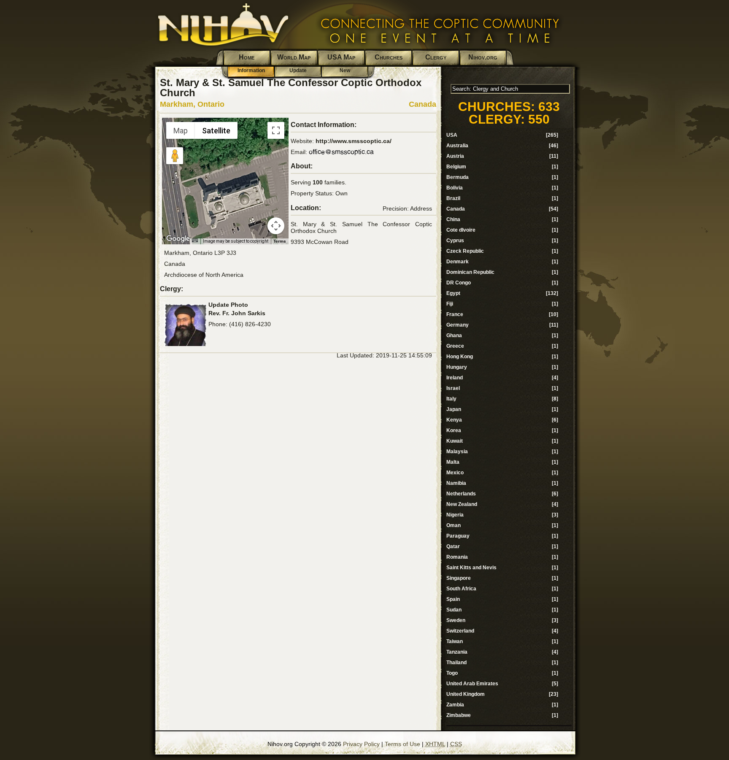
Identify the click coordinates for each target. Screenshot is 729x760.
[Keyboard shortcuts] (195, 240)
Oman (453, 525)
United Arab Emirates (472, 684)
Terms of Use (402, 744)
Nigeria (455, 515)
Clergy (435, 57)
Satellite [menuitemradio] (216, 130)
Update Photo (228, 304)
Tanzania (456, 652)
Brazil (453, 198)
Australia (457, 146)
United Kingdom (465, 694)
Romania (457, 557)
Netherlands (461, 494)
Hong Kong (459, 357)
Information (251, 70)
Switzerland (460, 631)
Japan (453, 409)
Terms (279, 241)
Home (246, 57)
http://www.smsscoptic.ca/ (354, 141)
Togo (452, 673)
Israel (453, 388)
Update (298, 70)
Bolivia (454, 188)
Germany (457, 325)
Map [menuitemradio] (180, 130)
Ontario (210, 104)
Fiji (449, 304)
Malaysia (457, 451)
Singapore (458, 578)
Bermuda (457, 177)
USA (451, 135)
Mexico (455, 473)
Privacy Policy (361, 744)
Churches (388, 57)
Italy (451, 399)
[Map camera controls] (275, 225)
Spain (453, 599)
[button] (225, 176)
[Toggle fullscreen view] (275, 130)
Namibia (456, 483)
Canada (422, 104)
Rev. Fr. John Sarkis (236, 313)
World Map (293, 57)
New (345, 70)
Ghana (454, 335)
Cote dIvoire (460, 230)
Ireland (454, 378)
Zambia (455, 705)
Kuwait (454, 441)
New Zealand (461, 504)
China (453, 219)
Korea (453, 430)
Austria (455, 156)
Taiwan (454, 641)
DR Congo (458, 283)
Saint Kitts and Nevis (471, 568)
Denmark (457, 262)
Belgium (456, 167)
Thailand (456, 662)
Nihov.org (482, 57)
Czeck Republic (465, 251)
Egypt (453, 293)
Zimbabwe (458, 715)
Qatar (453, 546)
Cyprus (455, 240)
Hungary (456, 367)
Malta (452, 462)
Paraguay (458, 536)
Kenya (454, 420)
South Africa (461, 589)
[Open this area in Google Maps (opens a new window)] (178, 238)
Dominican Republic (470, 272)
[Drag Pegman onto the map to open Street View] (174, 155)
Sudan (454, 610)
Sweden (455, 620)
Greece (455, 346)
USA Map (341, 57)
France (454, 314)
